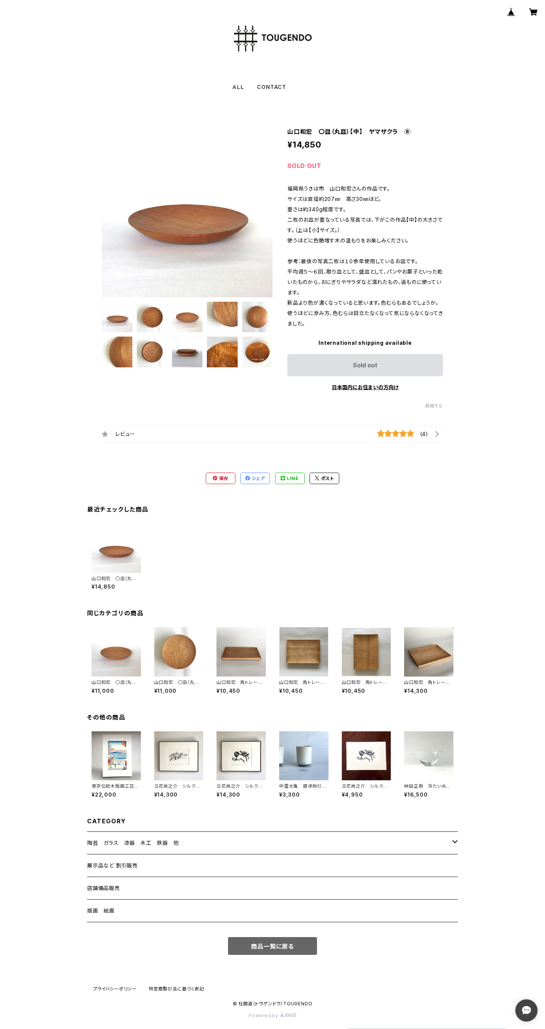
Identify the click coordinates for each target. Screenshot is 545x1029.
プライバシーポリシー (115, 989)
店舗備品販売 (103, 888)
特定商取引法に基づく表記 (176, 989)
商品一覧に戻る (272, 946)
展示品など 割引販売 (112, 865)
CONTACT (271, 87)
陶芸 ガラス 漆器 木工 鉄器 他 (133, 843)
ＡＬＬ (238, 87)
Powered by (264, 1015)
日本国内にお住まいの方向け (365, 387)
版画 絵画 (101, 910)
